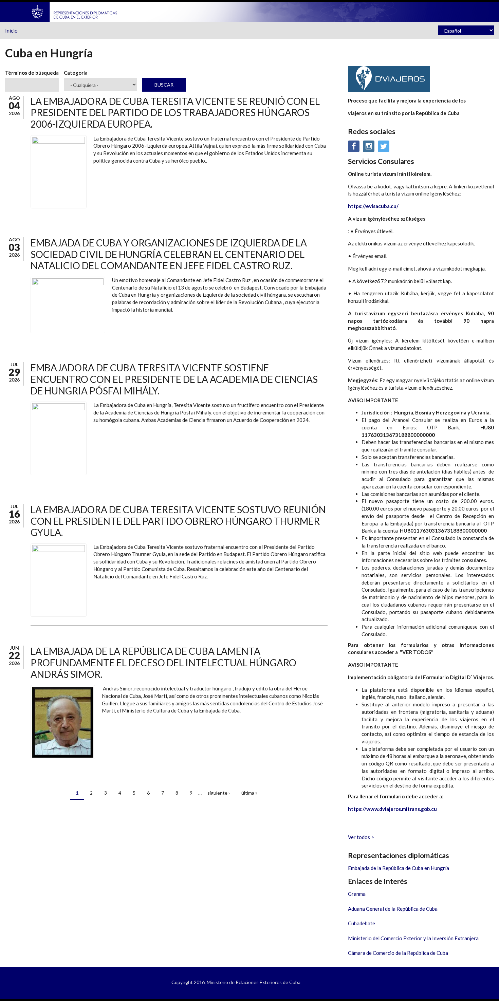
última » (249, 793)
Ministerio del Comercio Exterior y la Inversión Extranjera (413, 938)
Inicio (11, 30)
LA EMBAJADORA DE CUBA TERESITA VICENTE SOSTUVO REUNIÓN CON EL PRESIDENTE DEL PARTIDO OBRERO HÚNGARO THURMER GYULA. (178, 521)
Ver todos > (361, 837)
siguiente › (218, 793)
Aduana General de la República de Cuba (393, 909)
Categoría (76, 73)
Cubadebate (361, 923)
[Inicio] (74, 11)
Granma (357, 894)
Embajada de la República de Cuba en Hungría (398, 868)
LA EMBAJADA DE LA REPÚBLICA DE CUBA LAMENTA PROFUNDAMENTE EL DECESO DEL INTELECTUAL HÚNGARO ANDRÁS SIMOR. (163, 662)
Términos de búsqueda (32, 73)
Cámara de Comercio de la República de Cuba (398, 953)
